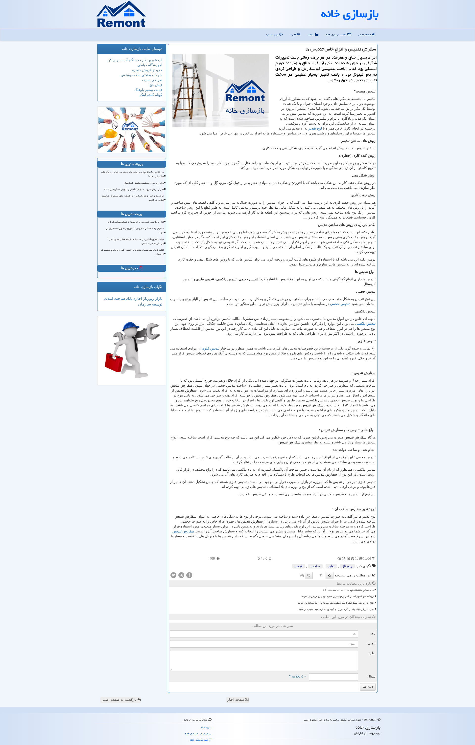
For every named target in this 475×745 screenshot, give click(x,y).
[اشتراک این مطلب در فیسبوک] (189, 575)
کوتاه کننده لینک (151, 95)
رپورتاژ (347, 566)
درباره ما (206, 727)
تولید (331, 566)
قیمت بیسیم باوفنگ (148, 90)
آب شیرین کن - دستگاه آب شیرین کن (134, 60)
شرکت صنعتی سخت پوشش (141, 75)
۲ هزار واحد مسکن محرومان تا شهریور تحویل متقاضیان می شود (135, 230)
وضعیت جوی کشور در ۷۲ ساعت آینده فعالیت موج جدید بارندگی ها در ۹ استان (136, 241)
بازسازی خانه (350, 13)
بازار (158, 298)
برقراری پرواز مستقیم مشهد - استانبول (144, 182)
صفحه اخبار (236, 699)
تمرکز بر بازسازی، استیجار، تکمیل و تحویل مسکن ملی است (134, 189)
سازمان (144, 304)
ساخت (311, 34)
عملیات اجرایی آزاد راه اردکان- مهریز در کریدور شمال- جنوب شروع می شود (336, 609)
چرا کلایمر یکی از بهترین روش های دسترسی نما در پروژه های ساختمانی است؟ (132, 174)
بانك (128, 298)
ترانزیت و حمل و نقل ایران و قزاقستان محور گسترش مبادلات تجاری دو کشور (133, 197)
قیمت (298, 566)
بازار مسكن (272, 34)
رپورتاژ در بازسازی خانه (198, 733)
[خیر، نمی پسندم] (309, 575)
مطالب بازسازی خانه (336, 34)
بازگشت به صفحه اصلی (119, 699)
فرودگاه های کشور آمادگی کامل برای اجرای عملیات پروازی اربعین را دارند (338, 596)
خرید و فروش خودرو (147, 70)
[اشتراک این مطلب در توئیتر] (173, 575)
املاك (108, 298)
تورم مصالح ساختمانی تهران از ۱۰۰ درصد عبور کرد (349, 590)
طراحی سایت (152, 80)
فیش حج (156, 85)
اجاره (293, 34)
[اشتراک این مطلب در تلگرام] (181, 575)
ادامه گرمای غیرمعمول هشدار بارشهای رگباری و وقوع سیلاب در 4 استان (132, 252)
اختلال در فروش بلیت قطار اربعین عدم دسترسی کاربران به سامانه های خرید (336, 602)
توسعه (156, 304)
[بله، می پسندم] (329, 575)
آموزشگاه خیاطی (149, 65)
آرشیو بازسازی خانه (200, 739)
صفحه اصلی (365, 34)
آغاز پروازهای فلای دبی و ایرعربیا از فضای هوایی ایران (136, 221)
